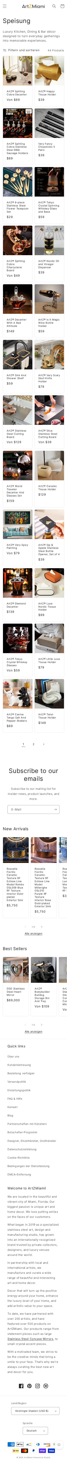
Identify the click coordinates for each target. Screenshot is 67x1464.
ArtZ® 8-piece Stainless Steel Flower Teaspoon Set (18, 207)
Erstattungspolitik (19, 1090)
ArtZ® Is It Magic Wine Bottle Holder (49, 322)
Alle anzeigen (33, 933)
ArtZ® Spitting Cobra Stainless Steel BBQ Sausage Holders (17, 148)
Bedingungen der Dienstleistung (28, 1166)
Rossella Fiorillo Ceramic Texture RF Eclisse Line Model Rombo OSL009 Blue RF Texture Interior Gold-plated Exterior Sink (15, 884)
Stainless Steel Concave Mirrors (30, 1339)
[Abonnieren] (55, 809)
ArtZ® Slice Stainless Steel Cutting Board (47, 433)
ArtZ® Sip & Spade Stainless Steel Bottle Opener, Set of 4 (49, 549)
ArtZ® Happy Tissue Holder (47, 93)
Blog (10, 1115)
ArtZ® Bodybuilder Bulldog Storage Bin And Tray (42, 995)
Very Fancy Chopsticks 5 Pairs (46, 147)
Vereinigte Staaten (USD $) (31, 1410)
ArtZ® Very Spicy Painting (17, 546)
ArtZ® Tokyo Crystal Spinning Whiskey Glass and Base (48, 207)
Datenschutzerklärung (22, 1149)
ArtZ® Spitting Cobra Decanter (17, 93)
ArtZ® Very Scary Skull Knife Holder (49, 378)
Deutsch (32, 1430)
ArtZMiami (28, 1457)
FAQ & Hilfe (14, 1098)
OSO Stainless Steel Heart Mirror (16, 991)
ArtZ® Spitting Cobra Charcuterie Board (16, 265)
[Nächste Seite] (43, 744)
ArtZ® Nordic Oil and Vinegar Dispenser (48, 264)
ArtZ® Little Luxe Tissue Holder (49, 660)
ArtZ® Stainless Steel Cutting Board (16, 433)
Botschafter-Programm (22, 1132)
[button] (5, 6)
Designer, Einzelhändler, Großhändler (31, 1140)
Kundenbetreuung (19, 1064)
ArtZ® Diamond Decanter (16, 605)
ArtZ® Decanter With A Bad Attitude (16, 322)
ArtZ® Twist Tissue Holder (47, 716)
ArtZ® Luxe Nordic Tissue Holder (47, 606)
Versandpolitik (16, 1081)
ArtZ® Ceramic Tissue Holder (47, 488)
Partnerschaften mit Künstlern (27, 1123)
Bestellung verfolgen (21, 1073)
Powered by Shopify (41, 1457)
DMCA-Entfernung (19, 1174)
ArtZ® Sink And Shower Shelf (16, 377)
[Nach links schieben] (25, 927)
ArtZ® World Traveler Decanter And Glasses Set (15, 491)
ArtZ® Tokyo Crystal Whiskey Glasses (17, 662)
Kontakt (12, 1107)
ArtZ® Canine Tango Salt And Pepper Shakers (17, 717)
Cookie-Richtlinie (18, 1157)
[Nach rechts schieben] (42, 927)
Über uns (13, 1056)
